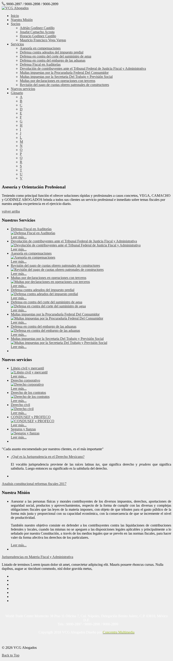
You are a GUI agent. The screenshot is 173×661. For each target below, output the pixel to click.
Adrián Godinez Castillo (37, 28)
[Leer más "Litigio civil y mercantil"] (29, 372)
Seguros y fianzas (23, 429)
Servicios (17, 44)
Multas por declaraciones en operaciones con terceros (57, 81)
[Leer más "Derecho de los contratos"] (30, 397)
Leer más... (19, 237)
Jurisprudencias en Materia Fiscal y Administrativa (37, 557)
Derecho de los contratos (28, 392)
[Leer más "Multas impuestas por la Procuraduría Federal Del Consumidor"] (57, 318)
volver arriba (11, 211)
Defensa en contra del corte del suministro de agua (55, 56)
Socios (15, 24)
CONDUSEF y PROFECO (31, 417)
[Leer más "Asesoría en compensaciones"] (33, 257)
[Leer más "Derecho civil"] (22, 409)
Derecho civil (20, 405)
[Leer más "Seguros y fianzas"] (25, 433)
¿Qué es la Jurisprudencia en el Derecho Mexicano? (47, 457)
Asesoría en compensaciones (40, 48)
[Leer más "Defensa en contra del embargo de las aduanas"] (45, 330)
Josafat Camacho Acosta (37, 32)
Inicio (15, 16)
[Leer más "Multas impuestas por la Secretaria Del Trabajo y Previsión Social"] (59, 343)
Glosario (17, 93)
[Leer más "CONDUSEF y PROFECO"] (32, 421)
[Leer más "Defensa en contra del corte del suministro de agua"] (48, 306)
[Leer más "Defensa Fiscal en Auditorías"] (33, 233)
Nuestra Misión (22, 20)
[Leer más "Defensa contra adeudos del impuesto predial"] (44, 294)
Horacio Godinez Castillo (38, 36)
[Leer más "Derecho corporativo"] (27, 384)
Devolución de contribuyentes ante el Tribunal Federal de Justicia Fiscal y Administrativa (83, 68)
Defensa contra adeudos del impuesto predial (51, 52)
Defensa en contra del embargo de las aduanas (52, 60)
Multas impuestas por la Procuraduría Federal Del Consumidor (64, 72)
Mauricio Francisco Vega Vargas (43, 40)
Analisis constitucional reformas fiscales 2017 (34, 484)
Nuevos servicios (23, 89)
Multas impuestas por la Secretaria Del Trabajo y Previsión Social (66, 77)
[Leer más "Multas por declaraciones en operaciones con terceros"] (50, 282)
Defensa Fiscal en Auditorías (40, 64)
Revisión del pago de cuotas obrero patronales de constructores (64, 85)
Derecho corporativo (25, 380)
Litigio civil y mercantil (27, 368)
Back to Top (10, 655)
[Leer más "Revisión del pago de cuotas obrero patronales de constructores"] (57, 269)
